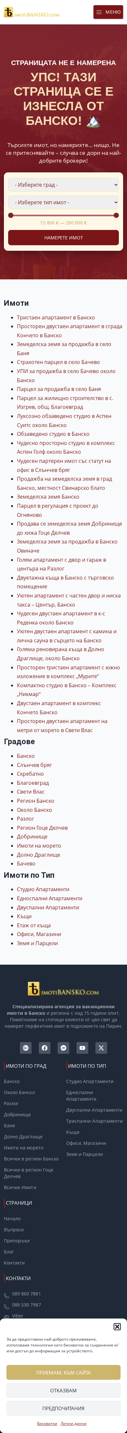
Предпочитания (63, 1408)
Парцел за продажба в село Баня (59, 389)
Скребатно (30, 773)
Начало (12, 1218)
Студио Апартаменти (43, 889)
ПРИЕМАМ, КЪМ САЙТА (63, 1372)
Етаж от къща (34, 925)
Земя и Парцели (37, 943)
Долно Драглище (38, 854)
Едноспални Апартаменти (49, 898)
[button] (117, 1326)
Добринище (32, 836)
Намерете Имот (63, 237)
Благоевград (33, 782)
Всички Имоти (20, 1187)
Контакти (14, 1263)
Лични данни (74, 1423)
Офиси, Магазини (39, 934)
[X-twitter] (101, 1048)
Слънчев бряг (34, 765)
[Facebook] (44, 1048)
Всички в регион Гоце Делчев (28, 1173)
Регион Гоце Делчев (42, 827)
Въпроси (14, 1229)
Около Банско (34, 809)
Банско (26, 755)
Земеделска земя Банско (48, 496)
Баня (9, 1125)
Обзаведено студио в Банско (53, 433)
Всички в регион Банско (31, 1159)
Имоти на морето (39, 845)
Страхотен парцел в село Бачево (58, 362)
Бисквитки (47, 1423)
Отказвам (63, 1390)
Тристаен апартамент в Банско (56, 317)
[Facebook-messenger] (63, 1048)
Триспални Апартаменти (94, 1121)
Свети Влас (31, 791)
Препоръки (17, 1241)
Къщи (24, 916)
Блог (9, 1252)
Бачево (26, 863)
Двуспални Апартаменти (48, 907)
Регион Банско (35, 800)
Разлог (25, 818)
